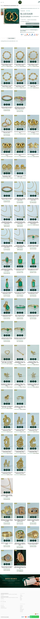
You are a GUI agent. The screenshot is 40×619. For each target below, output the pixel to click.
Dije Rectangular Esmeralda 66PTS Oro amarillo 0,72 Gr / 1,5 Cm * (33, 269)
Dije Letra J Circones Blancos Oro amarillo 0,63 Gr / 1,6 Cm (6, 451)
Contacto (21, 605)
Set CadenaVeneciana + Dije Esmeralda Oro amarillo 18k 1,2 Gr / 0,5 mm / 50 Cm (7, 222)
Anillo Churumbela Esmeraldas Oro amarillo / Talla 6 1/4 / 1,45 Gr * (7, 107)
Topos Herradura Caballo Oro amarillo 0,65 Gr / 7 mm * (7, 176)
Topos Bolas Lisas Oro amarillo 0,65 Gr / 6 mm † (33, 132)
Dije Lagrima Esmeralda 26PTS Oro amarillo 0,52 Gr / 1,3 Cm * (6, 316)
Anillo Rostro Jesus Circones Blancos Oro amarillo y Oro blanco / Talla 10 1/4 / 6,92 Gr (7, 520)
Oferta (5, 8)
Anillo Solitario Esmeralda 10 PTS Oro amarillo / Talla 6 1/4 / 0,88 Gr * (33, 246)
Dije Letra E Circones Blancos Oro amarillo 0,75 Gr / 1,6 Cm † (20, 473)
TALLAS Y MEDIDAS (11, 38)
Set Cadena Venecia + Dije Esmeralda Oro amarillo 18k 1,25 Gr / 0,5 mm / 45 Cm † (20, 246)
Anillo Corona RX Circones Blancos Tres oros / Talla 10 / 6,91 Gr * (33, 543)
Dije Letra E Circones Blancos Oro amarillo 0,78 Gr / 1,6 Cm (20, 451)
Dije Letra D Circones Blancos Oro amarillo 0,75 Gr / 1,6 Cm (6, 430)
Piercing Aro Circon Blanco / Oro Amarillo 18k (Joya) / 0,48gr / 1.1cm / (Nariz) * (20, 407)
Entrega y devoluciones (25, 21)
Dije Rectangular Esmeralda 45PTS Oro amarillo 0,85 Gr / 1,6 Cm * (33, 293)
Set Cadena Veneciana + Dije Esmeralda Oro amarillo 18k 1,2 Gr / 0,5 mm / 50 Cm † (33, 222)
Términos (21, 611)
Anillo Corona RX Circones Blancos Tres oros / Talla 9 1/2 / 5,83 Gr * (6, 567)
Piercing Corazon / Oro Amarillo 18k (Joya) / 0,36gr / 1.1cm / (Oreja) (7, 362)
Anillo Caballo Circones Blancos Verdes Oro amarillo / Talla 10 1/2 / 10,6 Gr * (20, 544)
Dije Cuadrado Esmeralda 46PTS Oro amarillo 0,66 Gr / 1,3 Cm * (20, 269)
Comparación (3, 606)
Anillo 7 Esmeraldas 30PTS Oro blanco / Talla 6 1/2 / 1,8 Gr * (20, 316)
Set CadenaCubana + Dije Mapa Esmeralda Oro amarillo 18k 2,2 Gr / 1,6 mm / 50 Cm (33, 199)
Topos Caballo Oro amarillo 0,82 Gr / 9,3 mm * (33, 155)
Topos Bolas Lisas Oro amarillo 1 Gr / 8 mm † (20, 155)
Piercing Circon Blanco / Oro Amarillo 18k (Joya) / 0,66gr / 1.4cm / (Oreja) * (20, 385)
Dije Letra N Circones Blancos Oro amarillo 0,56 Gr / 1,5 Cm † (6, 473)
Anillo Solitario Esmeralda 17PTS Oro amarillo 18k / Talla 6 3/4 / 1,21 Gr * (33, 316)
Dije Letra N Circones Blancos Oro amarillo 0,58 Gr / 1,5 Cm (19, 430)
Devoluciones (22, 609)
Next (19, 16)
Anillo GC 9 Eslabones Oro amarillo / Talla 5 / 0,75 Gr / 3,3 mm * (20, 65)
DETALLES (3, 38)
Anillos (21, 598)
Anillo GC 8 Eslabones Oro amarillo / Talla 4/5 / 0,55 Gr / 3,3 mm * (7, 86)
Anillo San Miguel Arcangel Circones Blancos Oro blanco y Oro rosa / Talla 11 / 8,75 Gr (20, 520)
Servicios (21, 606)
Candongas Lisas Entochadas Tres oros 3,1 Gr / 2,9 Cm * (6, 132)
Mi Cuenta (2, 605)
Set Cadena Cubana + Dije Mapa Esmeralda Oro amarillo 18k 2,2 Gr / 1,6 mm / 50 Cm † (7, 246)
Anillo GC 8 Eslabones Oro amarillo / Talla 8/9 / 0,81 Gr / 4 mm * (20, 86)
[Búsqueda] (3, 2)
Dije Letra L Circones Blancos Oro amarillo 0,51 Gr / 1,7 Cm (33, 430)
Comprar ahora (30, 26)
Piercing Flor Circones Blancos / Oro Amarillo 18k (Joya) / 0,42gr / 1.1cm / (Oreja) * (7, 385)
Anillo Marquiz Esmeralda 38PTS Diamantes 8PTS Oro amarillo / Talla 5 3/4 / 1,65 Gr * (7, 270)
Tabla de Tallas (23, 19)
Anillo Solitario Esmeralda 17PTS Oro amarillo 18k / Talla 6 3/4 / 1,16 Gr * (20, 338)
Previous (4, 16)
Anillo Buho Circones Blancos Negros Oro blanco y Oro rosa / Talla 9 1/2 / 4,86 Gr (33, 520)
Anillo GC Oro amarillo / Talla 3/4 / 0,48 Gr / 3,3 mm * (33, 86)
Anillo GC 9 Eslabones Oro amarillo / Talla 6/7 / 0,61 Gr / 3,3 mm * (33, 65)
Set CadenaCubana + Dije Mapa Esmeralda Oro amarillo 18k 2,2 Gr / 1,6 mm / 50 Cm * (20, 199)
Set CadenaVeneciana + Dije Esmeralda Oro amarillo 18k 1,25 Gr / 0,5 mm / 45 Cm (20, 222)
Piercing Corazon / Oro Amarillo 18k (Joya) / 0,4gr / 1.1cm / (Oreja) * (7, 407)
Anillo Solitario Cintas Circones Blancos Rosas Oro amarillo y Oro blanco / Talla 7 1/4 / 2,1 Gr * (20, 108)
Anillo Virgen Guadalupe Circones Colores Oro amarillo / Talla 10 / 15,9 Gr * (20, 567)
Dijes (20, 597)
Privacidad (21, 610)
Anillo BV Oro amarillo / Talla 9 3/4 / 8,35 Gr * (7, 543)
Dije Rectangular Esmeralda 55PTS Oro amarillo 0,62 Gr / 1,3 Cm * (20, 293)
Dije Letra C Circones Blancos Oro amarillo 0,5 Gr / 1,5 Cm (33, 451)
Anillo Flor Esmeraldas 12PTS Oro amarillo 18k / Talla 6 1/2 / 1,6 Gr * (6, 338)
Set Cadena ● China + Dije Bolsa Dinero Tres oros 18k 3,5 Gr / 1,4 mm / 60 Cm (7, 496)
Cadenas (21, 596)
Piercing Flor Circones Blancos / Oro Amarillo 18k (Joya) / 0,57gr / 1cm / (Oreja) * (33, 385)
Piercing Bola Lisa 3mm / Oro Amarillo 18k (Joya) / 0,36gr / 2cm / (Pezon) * (20, 362)
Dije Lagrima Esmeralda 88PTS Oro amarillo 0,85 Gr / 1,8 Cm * (6, 293)
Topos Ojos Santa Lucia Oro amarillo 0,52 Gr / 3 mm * (20, 176)
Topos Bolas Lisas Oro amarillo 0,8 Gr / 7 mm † (7, 155)
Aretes (21, 599)
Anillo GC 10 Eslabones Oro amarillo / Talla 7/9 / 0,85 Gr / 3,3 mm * (7, 65)
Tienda (2, 5)
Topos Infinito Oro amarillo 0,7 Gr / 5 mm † (20, 132)
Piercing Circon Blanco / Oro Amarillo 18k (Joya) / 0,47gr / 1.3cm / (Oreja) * (33, 362)
